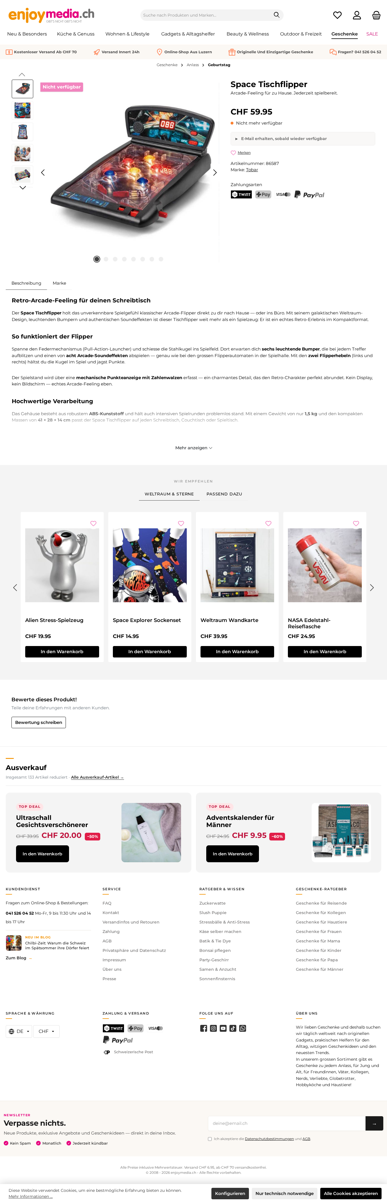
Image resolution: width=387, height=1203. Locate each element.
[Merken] (93, 523)
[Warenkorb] (374, 15)
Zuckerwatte (212, 903)
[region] (115, 173)
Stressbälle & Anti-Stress (224, 922)
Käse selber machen (220, 931)
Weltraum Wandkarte (229, 620)
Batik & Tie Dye (215, 941)
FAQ (107, 903)
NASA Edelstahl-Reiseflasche (309, 623)
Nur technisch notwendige (285, 1193)
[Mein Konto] (357, 15)
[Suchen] (277, 15)
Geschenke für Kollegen (321, 912)
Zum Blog (16, 958)
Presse (109, 978)
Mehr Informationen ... (31, 1196)
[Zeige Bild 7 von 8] (152, 259)
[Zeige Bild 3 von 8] (115, 259)
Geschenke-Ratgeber (321, 889)
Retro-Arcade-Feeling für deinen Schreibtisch (81, 300)
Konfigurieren (230, 1193)
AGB (107, 941)
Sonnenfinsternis (217, 978)
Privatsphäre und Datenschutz (134, 950)
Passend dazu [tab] (224, 494)
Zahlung (111, 931)
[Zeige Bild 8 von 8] (161, 259)
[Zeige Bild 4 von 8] (124, 259)
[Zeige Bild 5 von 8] (133, 259)
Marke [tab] (59, 283)
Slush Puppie (213, 912)
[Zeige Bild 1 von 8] (97, 259)
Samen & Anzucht (217, 969)
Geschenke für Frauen (319, 931)
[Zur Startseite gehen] (51, 15)
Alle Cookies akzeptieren (351, 1193)
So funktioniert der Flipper (52, 336)
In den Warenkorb (62, 651)
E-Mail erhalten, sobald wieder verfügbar (283, 138)
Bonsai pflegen (215, 950)
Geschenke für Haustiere (321, 922)
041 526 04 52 (20, 913)
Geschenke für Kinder (318, 950)
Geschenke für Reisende (321, 903)
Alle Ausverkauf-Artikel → (97, 777)
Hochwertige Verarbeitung (52, 401)
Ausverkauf (26, 767)
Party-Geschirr (214, 960)
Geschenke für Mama (318, 941)
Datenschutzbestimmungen (269, 1139)
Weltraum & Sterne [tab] (169, 494)
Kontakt (111, 912)
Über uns (112, 969)
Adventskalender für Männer (240, 821)
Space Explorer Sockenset (147, 620)
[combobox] (205, 15)
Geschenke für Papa (317, 960)
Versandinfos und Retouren (131, 922)
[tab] (26, 283)
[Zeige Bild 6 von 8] (142, 259)
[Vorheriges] (43, 172)
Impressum (114, 960)
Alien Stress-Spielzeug (54, 620)
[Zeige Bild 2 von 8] (106, 259)
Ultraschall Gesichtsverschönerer (52, 821)
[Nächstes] (215, 172)
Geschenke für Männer (319, 969)
